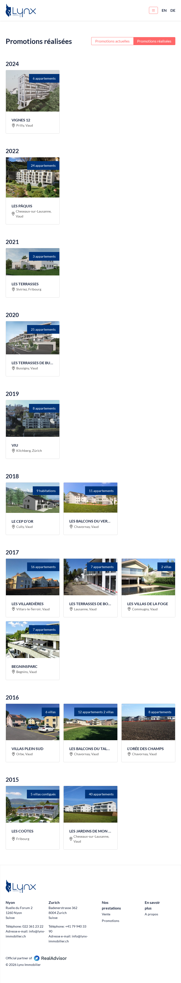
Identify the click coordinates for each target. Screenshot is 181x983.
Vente (106, 914)
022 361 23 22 (32, 926)
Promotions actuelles (112, 41)
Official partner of (19, 958)
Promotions (110, 921)
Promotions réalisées (154, 41)
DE (172, 10)
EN (164, 10)
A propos (151, 914)
